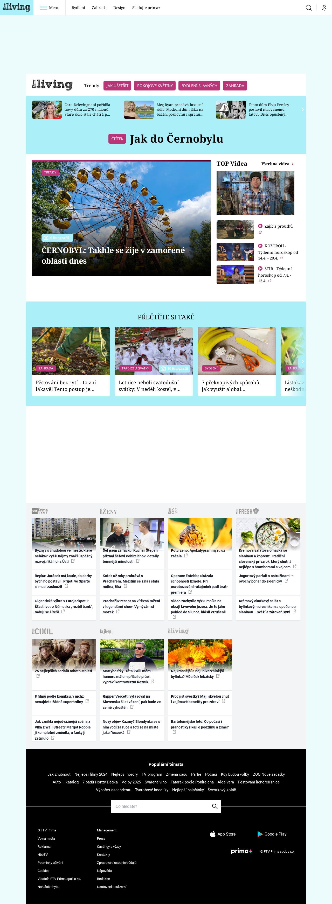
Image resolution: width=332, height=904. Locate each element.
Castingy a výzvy (109, 847)
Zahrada (99, 7)
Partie (196, 774)
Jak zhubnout (59, 774)
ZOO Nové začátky (269, 774)
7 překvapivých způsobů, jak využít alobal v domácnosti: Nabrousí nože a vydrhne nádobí (231, 386)
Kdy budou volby (235, 774)
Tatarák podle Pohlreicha (192, 782)
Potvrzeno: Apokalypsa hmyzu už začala (198, 553)
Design (119, 7)
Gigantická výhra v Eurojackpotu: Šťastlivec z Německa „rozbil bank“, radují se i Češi (64, 606)
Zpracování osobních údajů (116, 863)
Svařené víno (156, 782)
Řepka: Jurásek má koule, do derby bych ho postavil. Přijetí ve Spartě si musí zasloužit (63, 581)
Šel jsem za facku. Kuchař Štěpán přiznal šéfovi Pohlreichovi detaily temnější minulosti (131, 556)
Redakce (103, 879)
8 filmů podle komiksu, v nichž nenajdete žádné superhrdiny (59, 699)
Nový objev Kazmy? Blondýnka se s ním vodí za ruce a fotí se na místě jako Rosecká (131, 727)
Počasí (211, 774)
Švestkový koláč (222, 790)
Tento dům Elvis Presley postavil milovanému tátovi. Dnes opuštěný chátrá (269, 112)
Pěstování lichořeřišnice (259, 782)
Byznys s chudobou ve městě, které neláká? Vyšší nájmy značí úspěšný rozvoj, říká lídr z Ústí (63, 556)
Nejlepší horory (124, 774)
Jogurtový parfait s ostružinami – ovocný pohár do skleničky (266, 578)
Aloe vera (226, 782)
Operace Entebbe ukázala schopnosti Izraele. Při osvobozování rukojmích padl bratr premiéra (199, 584)
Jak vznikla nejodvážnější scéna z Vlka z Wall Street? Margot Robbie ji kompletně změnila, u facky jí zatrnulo (63, 729)
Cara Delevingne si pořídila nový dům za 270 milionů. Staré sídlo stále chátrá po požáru (87, 112)
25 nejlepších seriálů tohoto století (63, 671)
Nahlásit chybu (48, 887)
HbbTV (43, 855)
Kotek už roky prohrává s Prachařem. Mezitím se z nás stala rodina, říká (131, 581)
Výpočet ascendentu (113, 790)
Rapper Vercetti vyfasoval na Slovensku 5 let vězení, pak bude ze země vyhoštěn (132, 702)
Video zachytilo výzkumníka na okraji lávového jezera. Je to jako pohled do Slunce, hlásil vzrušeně (198, 606)
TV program (152, 774)
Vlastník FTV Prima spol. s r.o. (59, 879)
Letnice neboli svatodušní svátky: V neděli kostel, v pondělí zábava (149, 386)
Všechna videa (275, 163)
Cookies (44, 871)
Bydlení (78, 7)
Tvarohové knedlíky (151, 790)
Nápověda (104, 871)
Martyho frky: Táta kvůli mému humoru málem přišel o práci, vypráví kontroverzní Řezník (128, 676)
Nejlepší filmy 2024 (90, 774)
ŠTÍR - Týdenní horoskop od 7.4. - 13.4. (275, 274)
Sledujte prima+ (146, 7)
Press (101, 838)
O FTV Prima (47, 830)
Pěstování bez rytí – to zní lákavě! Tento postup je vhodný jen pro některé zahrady (66, 386)
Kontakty (103, 855)
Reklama (44, 847)
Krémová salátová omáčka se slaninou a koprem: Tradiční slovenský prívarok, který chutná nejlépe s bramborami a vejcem (265, 558)
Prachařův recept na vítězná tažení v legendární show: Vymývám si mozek (131, 606)
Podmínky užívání (50, 863)
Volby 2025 (131, 782)
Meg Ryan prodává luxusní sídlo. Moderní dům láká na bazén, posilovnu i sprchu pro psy (180, 112)
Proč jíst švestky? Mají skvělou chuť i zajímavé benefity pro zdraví (200, 699)
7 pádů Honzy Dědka (100, 782)
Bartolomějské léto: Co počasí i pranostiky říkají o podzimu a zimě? (200, 724)
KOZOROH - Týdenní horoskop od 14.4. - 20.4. (278, 252)
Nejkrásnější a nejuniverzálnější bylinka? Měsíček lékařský (197, 673)
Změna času (176, 774)
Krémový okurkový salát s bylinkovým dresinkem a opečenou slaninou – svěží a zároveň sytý (267, 606)
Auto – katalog (66, 782)
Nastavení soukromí (111, 887)
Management (106, 830)
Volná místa (46, 838)
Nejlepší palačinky (188, 790)
